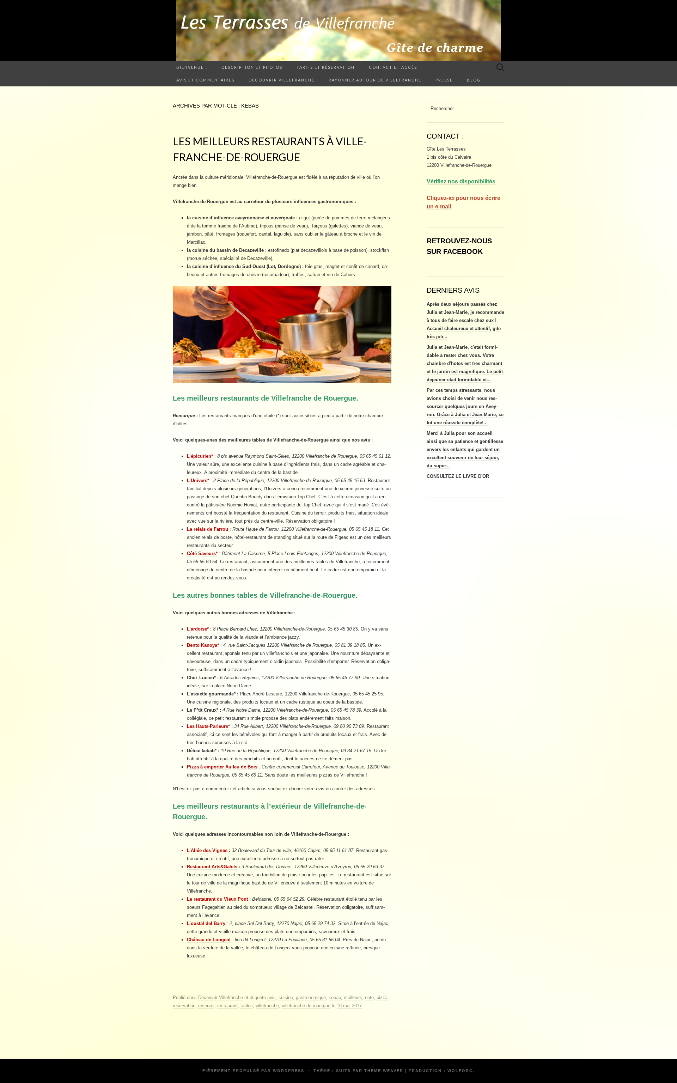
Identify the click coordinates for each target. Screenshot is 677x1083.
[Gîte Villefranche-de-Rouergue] (338, 30)
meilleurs (353, 997)
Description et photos (251, 67)
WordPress (288, 1071)
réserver (206, 1005)
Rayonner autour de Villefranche (375, 80)
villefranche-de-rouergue (306, 1005)
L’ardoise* (198, 629)
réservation (184, 1005)
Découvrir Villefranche (282, 80)
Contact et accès (393, 67)
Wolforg (460, 1071)
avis (271, 997)
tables (246, 1005)
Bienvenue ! (191, 67)
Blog (474, 80)
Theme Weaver (383, 1071)
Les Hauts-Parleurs (207, 726)
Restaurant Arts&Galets (212, 866)
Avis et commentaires (205, 80)
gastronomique (311, 997)
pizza (382, 997)
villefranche (267, 1005)
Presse (444, 80)
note (369, 997)
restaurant (227, 1005)
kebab (335, 997)
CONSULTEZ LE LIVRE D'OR (458, 476)
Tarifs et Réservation (326, 67)
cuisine (286, 997)
